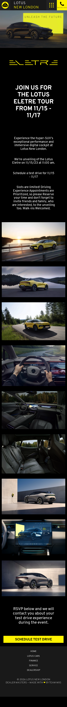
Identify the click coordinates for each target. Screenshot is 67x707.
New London (26, 5)
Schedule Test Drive (33, 639)
